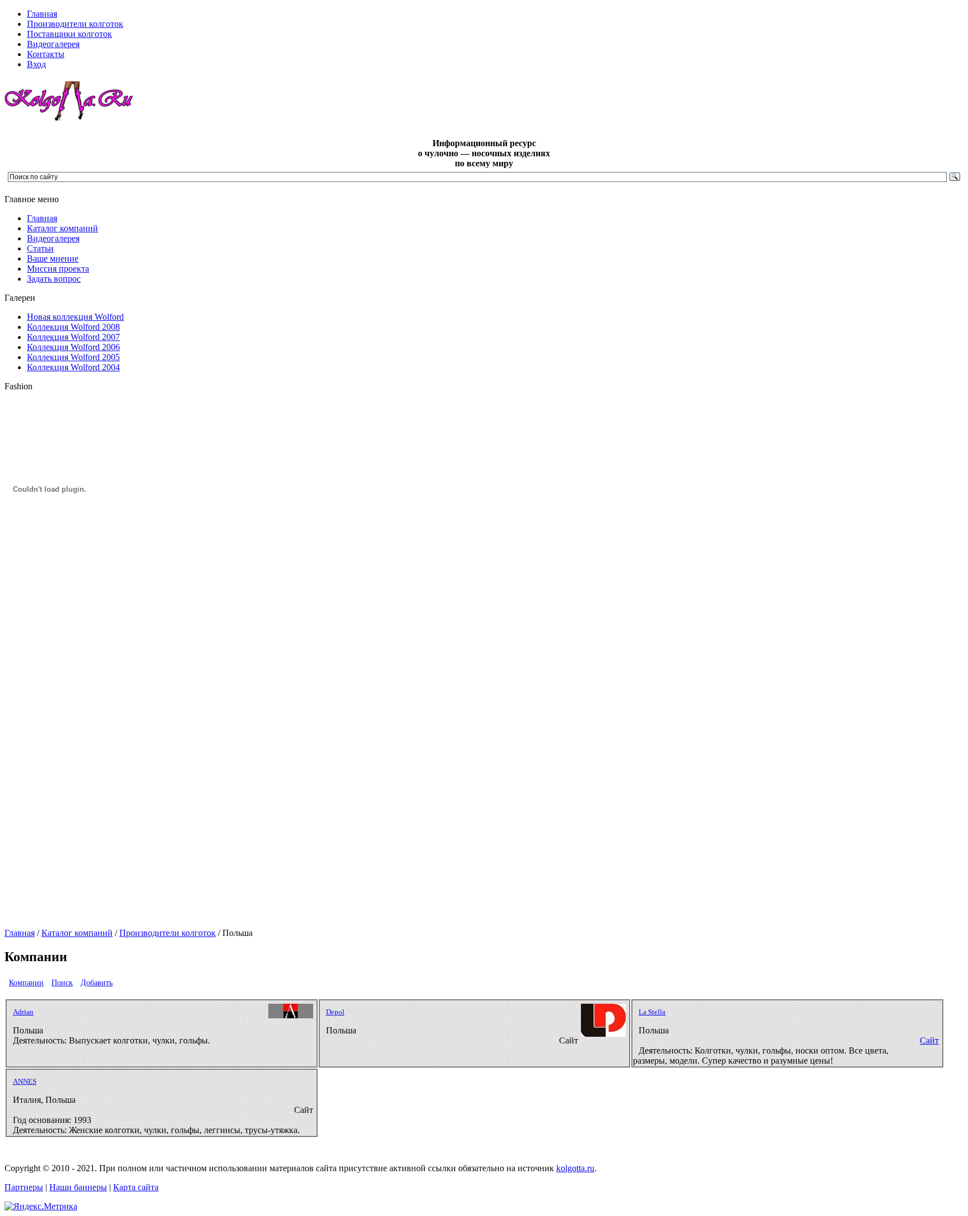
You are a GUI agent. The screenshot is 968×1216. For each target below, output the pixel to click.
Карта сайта (136, 1187)
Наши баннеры (78, 1187)
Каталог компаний (62, 228)
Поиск (62, 983)
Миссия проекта (58, 268)
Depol (335, 1012)
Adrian (23, 1012)
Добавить (97, 983)
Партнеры (23, 1187)
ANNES (24, 1081)
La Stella (652, 1012)
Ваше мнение (52, 258)
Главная (42, 218)
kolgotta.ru (575, 1168)
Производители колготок (167, 933)
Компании (26, 983)
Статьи (40, 248)
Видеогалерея (53, 238)
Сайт (929, 1040)
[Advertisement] (49, 758)
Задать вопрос (54, 278)
